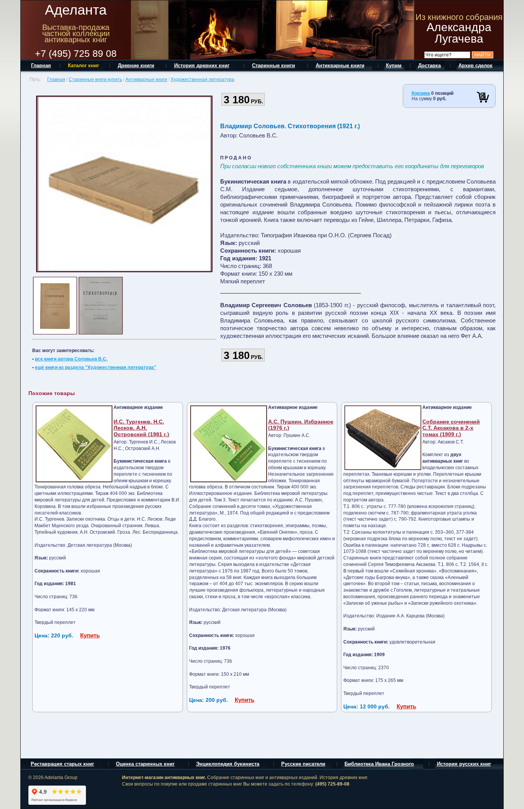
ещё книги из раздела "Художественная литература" (95, 367)
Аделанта (76, 10)
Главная (56, 79)
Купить (90, 635)
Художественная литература (202, 79)
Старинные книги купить (95, 79)
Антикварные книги (146, 79)
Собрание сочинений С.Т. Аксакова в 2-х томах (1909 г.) (451, 428)
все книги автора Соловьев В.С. (71, 359)
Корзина (421, 93)
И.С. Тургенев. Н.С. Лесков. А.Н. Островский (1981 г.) (141, 428)
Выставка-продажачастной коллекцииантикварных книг (76, 33)
